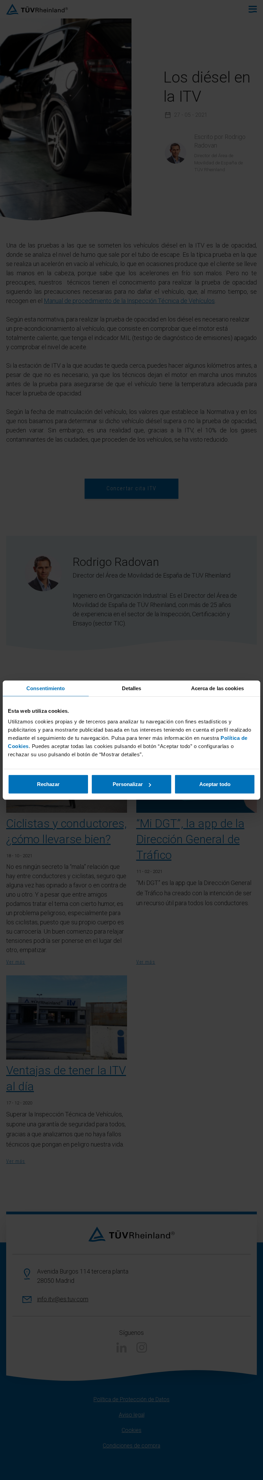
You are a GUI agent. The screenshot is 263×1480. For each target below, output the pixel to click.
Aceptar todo (214, 784)
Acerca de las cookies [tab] (217, 688)
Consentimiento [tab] (45, 688)
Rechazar (48, 784)
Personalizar (128, 784)
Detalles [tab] (131, 688)
